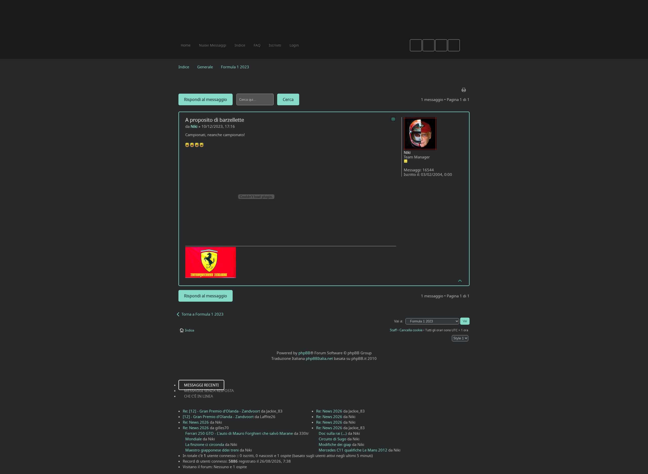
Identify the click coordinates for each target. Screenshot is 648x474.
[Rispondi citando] (393, 118)
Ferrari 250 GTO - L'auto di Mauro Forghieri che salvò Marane (239, 433)
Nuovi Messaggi (212, 45)
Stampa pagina (464, 88)
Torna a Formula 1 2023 (202, 314)
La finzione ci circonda (204, 444)
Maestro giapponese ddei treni (212, 449)
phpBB (304, 352)
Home (186, 45)
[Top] (460, 280)
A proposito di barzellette (214, 119)
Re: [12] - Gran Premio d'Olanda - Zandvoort (221, 411)
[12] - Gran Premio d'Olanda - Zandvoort (218, 416)
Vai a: (398, 321)
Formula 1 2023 (235, 66)
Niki (194, 126)
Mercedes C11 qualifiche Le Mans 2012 (353, 449)
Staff (393, 330)
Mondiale (193, 438)
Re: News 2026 (196, 422)
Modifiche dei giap (335, 444)
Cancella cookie (410, 330)
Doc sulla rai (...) (333, 433)
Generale (205, 66)
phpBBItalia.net (319, 358)
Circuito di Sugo (332, 438)
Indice (183, 66)
